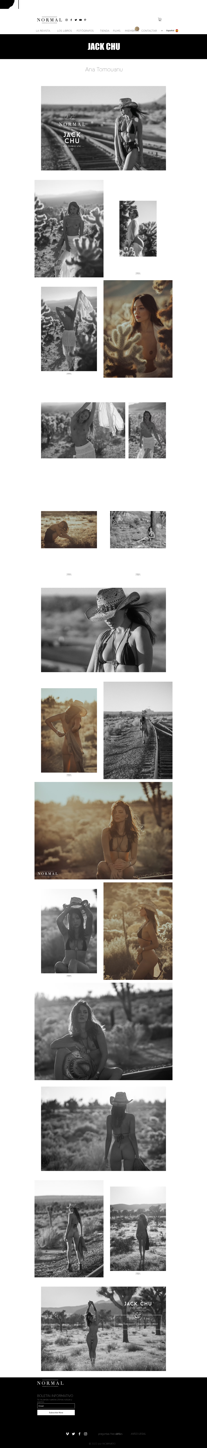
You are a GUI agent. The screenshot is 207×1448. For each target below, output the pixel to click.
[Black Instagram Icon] (66, 19)
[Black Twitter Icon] (75, 19)
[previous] (39, 581)
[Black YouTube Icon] (80, 19)
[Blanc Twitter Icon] (73, 1434)
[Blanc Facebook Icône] (79, 1434)
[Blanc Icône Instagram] (86, 1434)
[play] (166, 1077)
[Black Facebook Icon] (71, 19)
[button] (160, 19)
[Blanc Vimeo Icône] (67, 1434)
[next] (167, 581)
